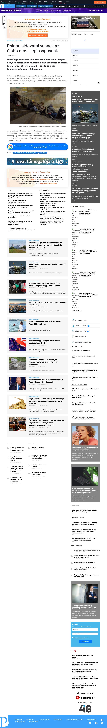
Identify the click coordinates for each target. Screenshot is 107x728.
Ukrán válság (42, 152)
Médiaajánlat (30, 720)
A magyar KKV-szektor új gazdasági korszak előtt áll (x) (84, 607)
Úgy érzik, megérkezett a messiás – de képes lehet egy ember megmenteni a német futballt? (53, 213)
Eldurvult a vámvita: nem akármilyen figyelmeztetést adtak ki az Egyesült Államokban (43, 362)
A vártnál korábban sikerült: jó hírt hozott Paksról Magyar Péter (45, 323)
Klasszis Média (33, 722)
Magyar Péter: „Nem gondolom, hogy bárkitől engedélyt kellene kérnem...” (53, 202)
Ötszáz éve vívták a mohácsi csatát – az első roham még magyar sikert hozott (84, 539)
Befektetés (62, 6)
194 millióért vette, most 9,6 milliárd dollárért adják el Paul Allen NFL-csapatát (88, 252)
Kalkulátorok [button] (76, 6)
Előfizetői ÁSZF (91, 720)
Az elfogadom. (82, 637)
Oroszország (29, 152)
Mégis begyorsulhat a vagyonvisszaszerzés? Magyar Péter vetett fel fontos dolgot (21, 211)
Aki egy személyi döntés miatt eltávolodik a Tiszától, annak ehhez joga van (84, 511)
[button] (88, 6)
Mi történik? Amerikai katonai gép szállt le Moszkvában (16, 479)
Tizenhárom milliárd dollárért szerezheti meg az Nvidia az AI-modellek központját (88, 273)
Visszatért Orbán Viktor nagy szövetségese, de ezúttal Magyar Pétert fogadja (20, 206)
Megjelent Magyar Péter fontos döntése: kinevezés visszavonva (17, 449)
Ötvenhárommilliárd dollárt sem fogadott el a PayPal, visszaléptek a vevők (88, 211)
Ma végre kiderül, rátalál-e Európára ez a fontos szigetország (47, 303)
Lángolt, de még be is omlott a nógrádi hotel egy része (52, 198)
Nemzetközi (75, 130)
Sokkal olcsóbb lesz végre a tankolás (39, 465)
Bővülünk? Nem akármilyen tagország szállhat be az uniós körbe (53, 194)
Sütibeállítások (20, 722)
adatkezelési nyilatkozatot (80, 637)
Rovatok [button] (68, 6)
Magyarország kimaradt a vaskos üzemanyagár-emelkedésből (17, 201)
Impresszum (18, 720)
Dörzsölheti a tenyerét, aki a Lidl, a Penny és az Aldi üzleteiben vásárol (39, 457)
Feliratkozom (85, 641)
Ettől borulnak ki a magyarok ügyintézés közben (83, 356)
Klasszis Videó (32, 6)
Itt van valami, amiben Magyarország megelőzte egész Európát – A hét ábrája (51, 217)
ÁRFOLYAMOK (100, 2)
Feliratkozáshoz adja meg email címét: (81, 626)
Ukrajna (36, 152)
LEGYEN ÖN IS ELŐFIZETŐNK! (37, 172)
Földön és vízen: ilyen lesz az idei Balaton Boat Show (85, 389)
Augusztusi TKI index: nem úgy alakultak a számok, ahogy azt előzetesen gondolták (84, 410)
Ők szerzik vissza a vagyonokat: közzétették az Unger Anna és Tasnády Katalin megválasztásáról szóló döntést (47, 422)
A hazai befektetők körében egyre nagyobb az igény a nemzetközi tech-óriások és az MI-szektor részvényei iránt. (84, 498)
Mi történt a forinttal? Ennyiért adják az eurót (38, 448)
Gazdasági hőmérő (11, 10)
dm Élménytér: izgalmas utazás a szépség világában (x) (85, 449)
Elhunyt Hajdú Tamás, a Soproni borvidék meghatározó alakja (83, 403)
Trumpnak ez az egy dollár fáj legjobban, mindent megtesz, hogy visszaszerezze (44, 284)
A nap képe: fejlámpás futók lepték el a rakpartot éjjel (19, 216)
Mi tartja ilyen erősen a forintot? (81, 350)
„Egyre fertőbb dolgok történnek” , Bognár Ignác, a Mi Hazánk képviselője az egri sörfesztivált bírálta (84, 531)
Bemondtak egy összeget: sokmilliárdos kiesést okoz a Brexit (44, 342)
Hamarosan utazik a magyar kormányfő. (83, 141)
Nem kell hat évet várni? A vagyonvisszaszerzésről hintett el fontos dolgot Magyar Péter (52, 207)
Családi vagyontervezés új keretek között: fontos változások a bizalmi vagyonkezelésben (20, 223)
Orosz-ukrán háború (84, 18)
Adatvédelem (58, 720)
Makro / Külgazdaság (15, 41)
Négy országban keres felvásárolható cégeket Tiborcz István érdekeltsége (88, 295)
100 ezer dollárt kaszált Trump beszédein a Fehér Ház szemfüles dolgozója (46, 381)
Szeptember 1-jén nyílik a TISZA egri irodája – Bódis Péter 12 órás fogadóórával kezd (85, 523)
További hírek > (77, 310)
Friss (56, 6)
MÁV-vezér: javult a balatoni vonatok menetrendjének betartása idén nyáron (83, 417)
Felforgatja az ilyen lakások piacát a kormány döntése (84, 378)
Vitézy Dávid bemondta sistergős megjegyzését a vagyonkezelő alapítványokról (21, 228)
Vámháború (21, 6)
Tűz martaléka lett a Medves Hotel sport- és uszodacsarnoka (84, 396)
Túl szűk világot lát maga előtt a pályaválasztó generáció (85, 363)
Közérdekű (74, 146)
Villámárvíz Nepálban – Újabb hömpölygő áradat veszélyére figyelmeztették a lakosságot (51, 222)
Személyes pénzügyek (77, 161)
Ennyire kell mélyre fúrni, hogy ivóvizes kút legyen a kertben (86, 575)
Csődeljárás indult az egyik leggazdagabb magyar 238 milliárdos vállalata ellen (87, 230)
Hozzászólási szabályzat (74, 720)
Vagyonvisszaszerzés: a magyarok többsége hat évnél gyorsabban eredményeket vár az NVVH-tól (46, 401)
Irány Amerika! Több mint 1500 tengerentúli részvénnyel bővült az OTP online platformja (84, 490)
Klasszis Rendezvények (46, 6)
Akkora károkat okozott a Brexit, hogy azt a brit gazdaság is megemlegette (85, 371)
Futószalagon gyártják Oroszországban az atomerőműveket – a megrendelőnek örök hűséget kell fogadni (20, 195)
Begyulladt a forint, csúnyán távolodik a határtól (16, 458)
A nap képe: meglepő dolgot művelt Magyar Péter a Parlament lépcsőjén (16, 469)
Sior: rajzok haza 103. (78, 517)
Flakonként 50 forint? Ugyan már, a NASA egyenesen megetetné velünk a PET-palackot (85, 677)
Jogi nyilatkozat (44, 720)
